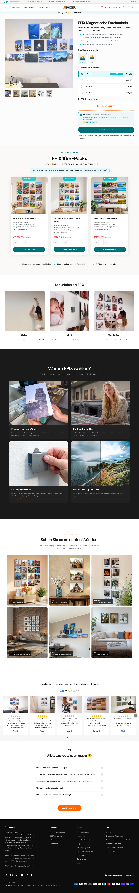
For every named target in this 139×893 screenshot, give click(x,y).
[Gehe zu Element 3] (24, 93)
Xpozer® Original (23, 837)
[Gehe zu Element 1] (8, 93)
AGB (34, 885)
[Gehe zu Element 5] (40, 93)
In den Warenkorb (29, 249)
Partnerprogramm (83, 848)
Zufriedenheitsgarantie (114, 848)
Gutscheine (53, 844)
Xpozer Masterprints (12, 7)
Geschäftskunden (44, 7)
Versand (40, 885)
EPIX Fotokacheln (29, 7)
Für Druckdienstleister (85, 851)
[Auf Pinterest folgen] (16, 875)
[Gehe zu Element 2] (16, 93)
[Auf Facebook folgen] (6, 875)
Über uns (80, 863)
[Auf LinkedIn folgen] (32, 875)
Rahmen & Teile (55, 840)
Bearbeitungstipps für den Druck (118, 840)
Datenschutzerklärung (24, 885)
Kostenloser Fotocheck (114, 836)
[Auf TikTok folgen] (27, 875)
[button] (3, 715)
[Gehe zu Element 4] (32, 93)
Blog (78, 844)
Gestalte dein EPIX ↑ (69, 808)
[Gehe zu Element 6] (49, 93)
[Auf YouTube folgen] (21, 875)
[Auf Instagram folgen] (11, 875)
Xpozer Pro (81, 836)
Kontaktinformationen (52, 885)
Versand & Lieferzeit (113, 844)
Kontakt (108, 832)
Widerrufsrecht (10, 885)
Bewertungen (21, 861)
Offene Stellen (82, 855)
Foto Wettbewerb (83, 840)
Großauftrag (110, 851)
